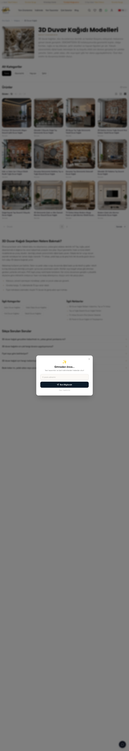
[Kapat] (89, 359)
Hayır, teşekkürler (64, 390)
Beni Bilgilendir (66, 385)
